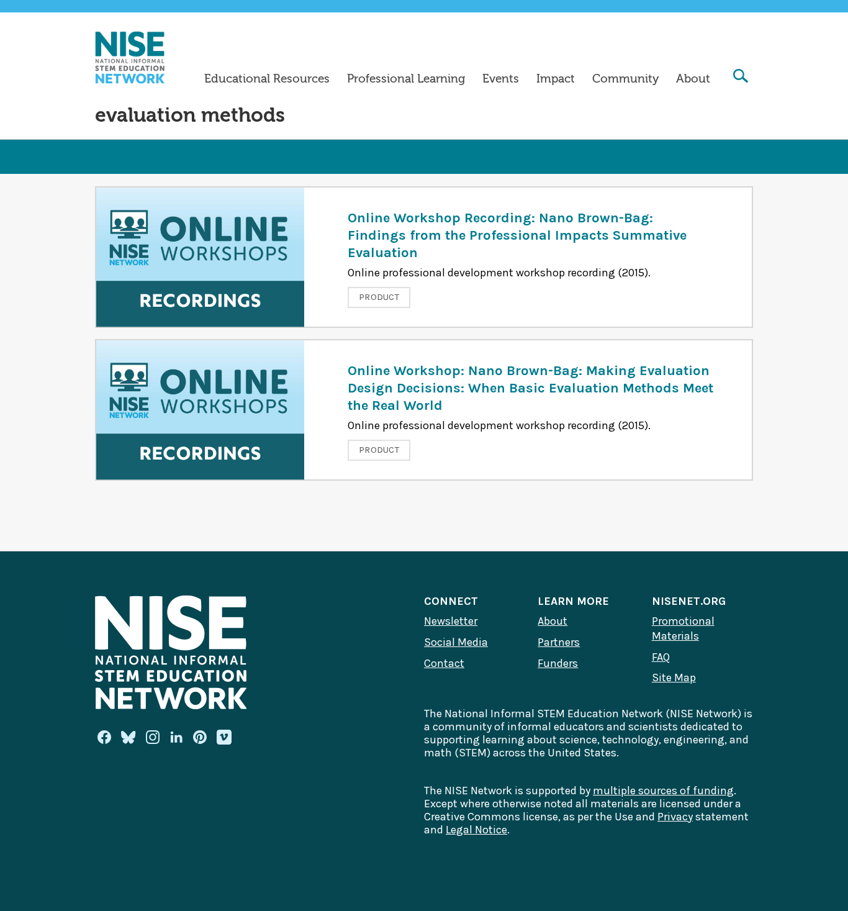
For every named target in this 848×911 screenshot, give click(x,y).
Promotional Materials (683, 628)
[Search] (740, 77)
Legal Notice (476, 829)
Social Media (456, 642)
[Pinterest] (200, 737)
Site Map (674, 677)
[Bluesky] (128, 737)
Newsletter (450, 621)
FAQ (661, 657)
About (693, 79)
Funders (558, 663)
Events (500, 79)
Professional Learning (406, 79)
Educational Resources (267, 79)
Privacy (675, 816)
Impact (555, 79)
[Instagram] (152, 737)
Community (625, 79)
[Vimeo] (224, 738)
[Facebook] (104, 737)
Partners (559, 642)
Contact (444, 663)
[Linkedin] (176, 737)
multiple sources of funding (663, 790)
